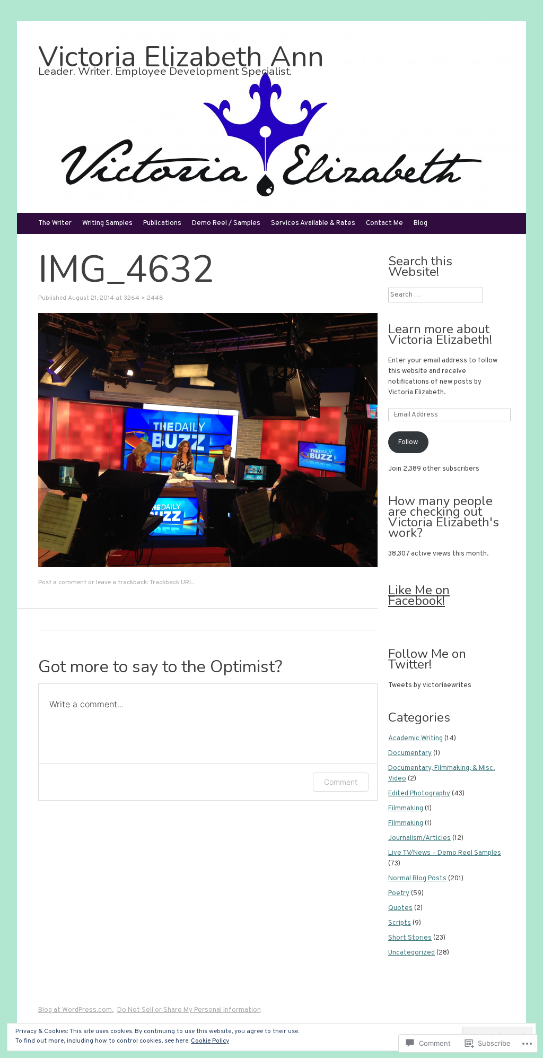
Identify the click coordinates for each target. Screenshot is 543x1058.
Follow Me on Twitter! (427, 659)
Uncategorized (411, 953)
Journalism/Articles (419, 838)
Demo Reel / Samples (226, 223)
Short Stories (410, 938)
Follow (408, 442)
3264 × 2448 (143, 298)
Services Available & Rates (313, 223)
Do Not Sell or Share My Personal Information (189, 1010)
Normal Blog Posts (417, 878)
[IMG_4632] (208, 565)
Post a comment (62, 582)
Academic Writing (415, 738)
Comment (340, 781)
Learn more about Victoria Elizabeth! (440, 334)
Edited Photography (419, 794)
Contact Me (384, 223)
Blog (420, 223)
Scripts (399, 923)
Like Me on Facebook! (419, 595)
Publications (162, 223)
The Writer (55, 223)
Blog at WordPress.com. (75, 1010)
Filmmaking (405, 808)
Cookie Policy (210, 1041)
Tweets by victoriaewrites (429, 685)
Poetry (398, 893)
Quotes (400, 908)
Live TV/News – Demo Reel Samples (444, 853)
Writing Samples (107, 223)
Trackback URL (171, 582)
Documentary (410, 753)
